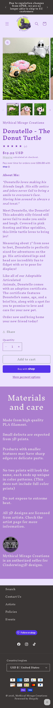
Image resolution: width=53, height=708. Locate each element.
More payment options (26, 377)
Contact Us (13, 596)
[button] (7, 24)
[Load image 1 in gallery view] (13, 109)
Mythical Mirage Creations (31, 695)
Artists (10, 604)
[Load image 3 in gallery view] (40, 109)
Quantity (9, 339)
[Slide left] (3, 110)
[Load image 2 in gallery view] (26, 109)
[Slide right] (50, 110)
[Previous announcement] (6, 7)
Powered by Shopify (26, 698)
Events (10, 619)
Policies (11, 612)
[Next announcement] (47, 7)
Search (10, 589)
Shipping (8, 157)
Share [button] (11, 332)
